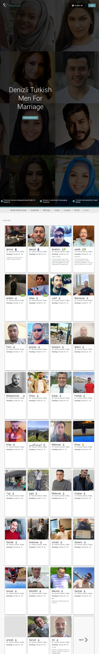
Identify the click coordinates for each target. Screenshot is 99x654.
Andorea (33, 542)
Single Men (35, 210)
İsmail (9, 591)
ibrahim (56, 249)
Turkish (57, 210)
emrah (9, 640)
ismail (55, 542)
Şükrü (77, 347)
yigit (31, 493)
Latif (54, 298)
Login (92, 5)
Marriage (46, 210)
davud (32, 249)
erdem (9, 298)
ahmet (9, 249)
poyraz (33, 347)
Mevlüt (55, 591)
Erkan (55, 395)
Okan (32, 298)
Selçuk (78, 591)
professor (77, 257)
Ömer (32, 395)
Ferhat (78, 395)
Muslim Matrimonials (18, 210)
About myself (56, 257)
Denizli (77, 210)
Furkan (78, 493)
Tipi (8, 493)
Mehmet (56, 444)
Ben (53, 598)
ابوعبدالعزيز (35, 444)
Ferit (8, 347)
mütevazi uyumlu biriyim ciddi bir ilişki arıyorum (14, 258)
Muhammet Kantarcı (13, 395)
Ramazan (79, 298)
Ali (53, 640)
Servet (32, 640)
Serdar (10, 542)
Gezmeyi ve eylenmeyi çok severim (60, 602)
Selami (78, 542)
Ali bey (54, 647)
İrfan (8, 444)
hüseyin (56, 347)
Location (67, 210)
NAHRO (33, 591)
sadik (77, 249)
